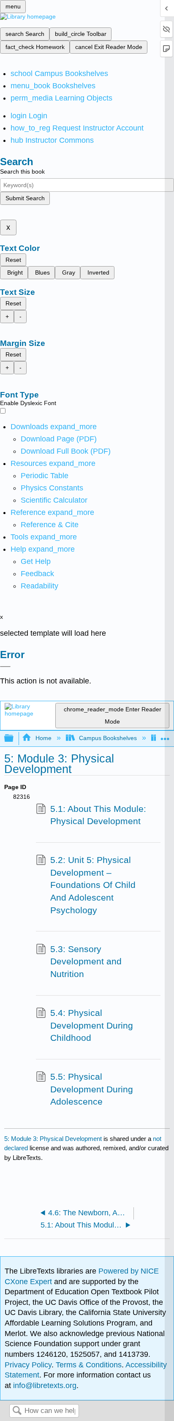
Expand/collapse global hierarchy (14, 738)
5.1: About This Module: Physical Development (98, 815)
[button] (37, 573)
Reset (13, 259)
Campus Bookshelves (108, 738)
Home (43, 738)
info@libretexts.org (43, 1385)
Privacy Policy (28, 1365)
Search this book (22, 171)
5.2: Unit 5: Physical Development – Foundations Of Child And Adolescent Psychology (93, 885)
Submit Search (25, 198)
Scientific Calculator (54, 500)
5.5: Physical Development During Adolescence (91, 1089)
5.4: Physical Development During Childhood (91, 1025)
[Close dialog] (5, 666)
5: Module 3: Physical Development (53, 1138)
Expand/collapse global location (165, 736)
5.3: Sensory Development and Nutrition (86, 961)
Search (16, 1411)
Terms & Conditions (89, 1365)
